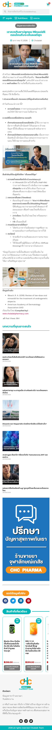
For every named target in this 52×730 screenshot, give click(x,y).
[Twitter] (31, 721)
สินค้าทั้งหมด (23, 18)
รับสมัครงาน (8, 699)
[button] (5, 601)
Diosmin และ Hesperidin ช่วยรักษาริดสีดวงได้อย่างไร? (25, 423)
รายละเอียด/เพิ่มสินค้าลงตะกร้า (12, 668)
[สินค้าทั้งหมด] (16, 18)
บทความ (36, 18)
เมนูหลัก (9, 18)
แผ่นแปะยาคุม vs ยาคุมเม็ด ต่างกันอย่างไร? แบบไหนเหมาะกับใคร (25, 391)
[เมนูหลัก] (4, 18)
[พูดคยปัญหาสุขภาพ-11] (26, 580)
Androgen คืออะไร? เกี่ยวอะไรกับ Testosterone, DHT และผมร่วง (25, 455)
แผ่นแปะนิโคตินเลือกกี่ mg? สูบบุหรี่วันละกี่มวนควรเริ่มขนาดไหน (26, 489)
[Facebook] (21, 721)
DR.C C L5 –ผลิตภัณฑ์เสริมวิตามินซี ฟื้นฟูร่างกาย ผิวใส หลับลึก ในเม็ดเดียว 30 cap (33, 647)
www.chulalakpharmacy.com (16, 313)
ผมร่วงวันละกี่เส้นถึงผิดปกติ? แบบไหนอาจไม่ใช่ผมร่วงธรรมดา (24, 358)
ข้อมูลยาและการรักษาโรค (26, 25)
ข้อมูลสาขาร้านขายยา (12, 696)
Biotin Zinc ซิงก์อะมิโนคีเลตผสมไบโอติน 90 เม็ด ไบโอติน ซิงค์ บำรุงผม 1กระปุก (12, 646)
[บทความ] (31, 18)
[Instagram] (26, 721)
